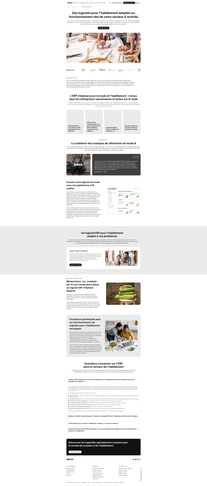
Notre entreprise (97, 2)
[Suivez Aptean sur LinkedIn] (137, 459)
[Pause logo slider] (139, 70)
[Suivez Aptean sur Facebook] (133, 459)
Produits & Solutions (84, 2)
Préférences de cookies (86, 482)
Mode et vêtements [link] (86, 6)
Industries (91, 2)
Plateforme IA (76, 2)
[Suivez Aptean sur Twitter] (135, 459)
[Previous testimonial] (134, 157)
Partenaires (103, 2)
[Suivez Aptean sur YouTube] (140, 459)
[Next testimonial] (137, 157)
